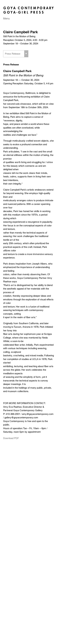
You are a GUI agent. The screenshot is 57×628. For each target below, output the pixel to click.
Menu (6, 18)
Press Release (12, 53)
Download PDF (11, 438)
